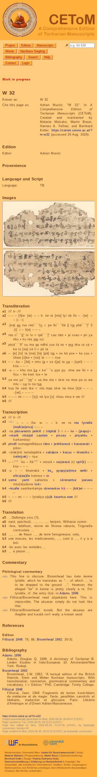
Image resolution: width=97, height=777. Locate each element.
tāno (46, 444)
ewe (70, 497)
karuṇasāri (81, 444)
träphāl (51, 431)
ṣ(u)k (49, 497)
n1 (11, 421)
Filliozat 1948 (12, 639)
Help (47, 57)
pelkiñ (36, 431)
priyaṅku (81, 435)
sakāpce (52, 452)
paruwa (87, 480)
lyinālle (87, 423)
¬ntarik (13, 435)
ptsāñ (12, 444)
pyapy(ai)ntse (67, 470)
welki (84, 470)
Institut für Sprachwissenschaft (57, 752)
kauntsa (60, 497)
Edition (26, 45)
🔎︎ (66, 45)
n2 (16, 460)
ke (72, 431)
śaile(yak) (20, 456)
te (47, 476)
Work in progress (16, 79)
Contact (10, 63)
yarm (25, 480)
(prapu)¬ (85, 431)
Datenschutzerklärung (16, 761)
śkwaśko (83, 452)
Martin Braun (51, 755)
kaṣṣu (67, 452)
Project (10, 45)
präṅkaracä (62, 444)
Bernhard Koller (13, 758)
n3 (35, 460)
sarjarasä (63, 462)
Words (9, 51)
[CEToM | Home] (48, 20)
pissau (61, 435)
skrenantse (68, 480)
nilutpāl (27, 435)
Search (33, 57)
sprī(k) (81, 462)
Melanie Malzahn (14, 755)
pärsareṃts (23, 431)
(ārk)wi (78, 488)
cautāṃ (42, 435)
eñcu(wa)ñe (21, 476)
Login (25, 63)
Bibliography (13, 57)
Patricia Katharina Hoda (46, 758)
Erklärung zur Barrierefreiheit (46, 761)
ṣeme (12, 480)
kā (63, 488)
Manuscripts (45, 45)
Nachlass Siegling (32, 51)
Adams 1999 (69, 593)
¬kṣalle (13, 488)
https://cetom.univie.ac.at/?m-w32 (21, 716)
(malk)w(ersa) (23, 427)
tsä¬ (38, 484)
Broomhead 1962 (49, 639)
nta (76, 423)
